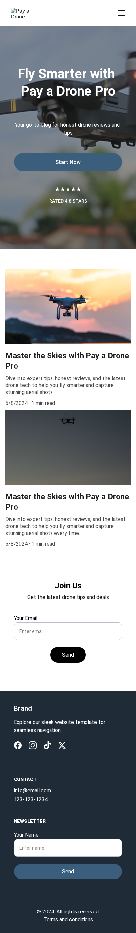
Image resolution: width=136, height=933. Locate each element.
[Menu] (121, 13)
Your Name (26, 835)
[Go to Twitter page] (62, 745)
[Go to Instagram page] (33, 745)
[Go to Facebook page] (18, 745)
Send (68, 655)
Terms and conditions (68, 919)
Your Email (25, 618)
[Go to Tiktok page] (47, 745)
